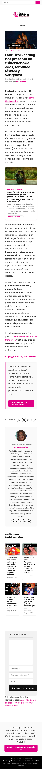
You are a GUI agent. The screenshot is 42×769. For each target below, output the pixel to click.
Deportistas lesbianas (11, 546)
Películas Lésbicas (16, 45)
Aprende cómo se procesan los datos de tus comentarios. (20, 703)
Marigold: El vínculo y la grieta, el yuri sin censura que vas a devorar (29, 603)
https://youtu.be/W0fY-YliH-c (20, 356)
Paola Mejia (21, 447)
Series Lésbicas (12, 585)
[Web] (29, 521)
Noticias (27, 585)
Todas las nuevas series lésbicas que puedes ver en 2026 (12, 602)
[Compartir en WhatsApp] (29, 420)
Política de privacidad (30, 761)
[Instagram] (18, 521)
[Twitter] (13, 521)
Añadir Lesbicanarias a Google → (21, 748)
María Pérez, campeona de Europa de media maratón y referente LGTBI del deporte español (12, 566)
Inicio (7, 51)
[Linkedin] (24, 521)
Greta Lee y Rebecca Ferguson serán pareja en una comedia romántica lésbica (29, 565)
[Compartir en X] (19, 420)
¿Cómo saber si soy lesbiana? (21, 759)
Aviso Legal (7, 761)
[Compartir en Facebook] (24, 420)
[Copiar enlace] (35, 420)
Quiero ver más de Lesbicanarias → (19, 403)
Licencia (17, 761)
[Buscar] (38, 2)
